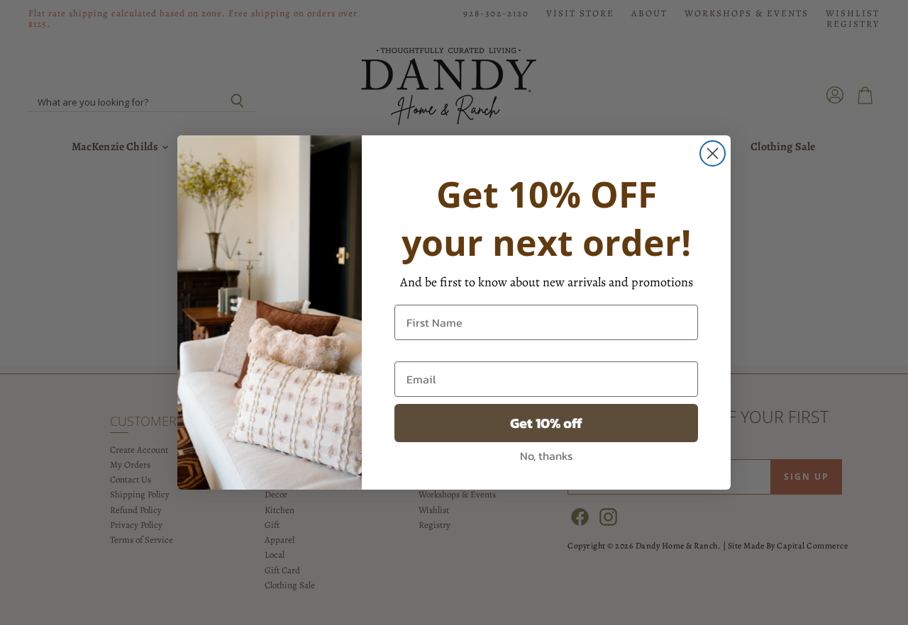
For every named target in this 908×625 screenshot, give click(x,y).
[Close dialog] (712, 153)
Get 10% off (546, 423)
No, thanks (546, 455)
